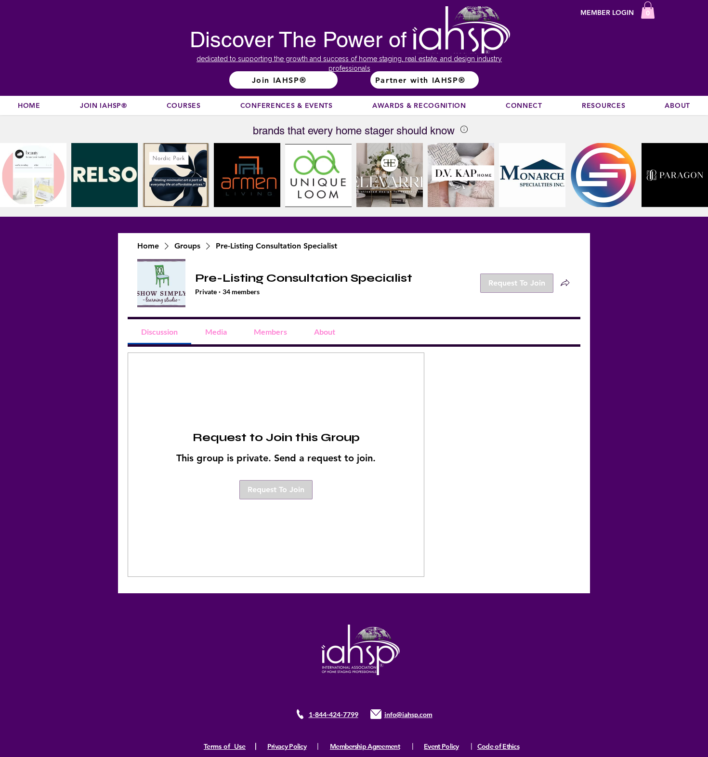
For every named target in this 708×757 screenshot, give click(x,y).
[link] (159, 331)
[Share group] (565, 282)
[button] (648, 10)
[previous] (18, 180)
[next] (690, 180)
